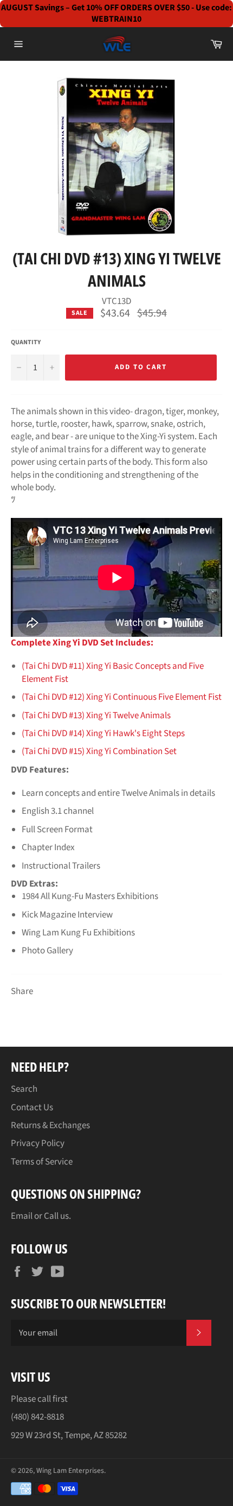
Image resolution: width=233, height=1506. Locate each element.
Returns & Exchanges (50, 1125)
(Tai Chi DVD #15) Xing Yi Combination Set (99, 751)
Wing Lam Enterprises (70, 1470)
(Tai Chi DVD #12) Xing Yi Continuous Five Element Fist (122, 697)
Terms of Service (42, 1161)
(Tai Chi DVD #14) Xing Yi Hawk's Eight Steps (103, 733)
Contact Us (32, 1107)
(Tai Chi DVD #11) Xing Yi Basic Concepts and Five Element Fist (113, 672)
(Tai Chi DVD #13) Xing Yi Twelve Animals (96, 715)
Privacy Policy (37, 1143)
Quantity (26, 342)
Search (24, 1089)
